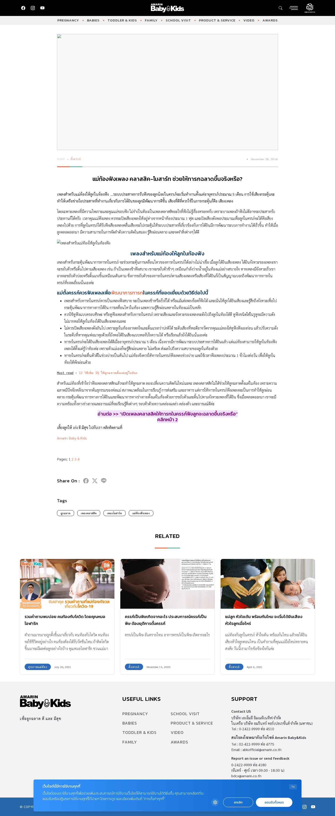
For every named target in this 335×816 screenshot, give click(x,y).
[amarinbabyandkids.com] (167, 8)
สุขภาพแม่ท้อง (37, 667)
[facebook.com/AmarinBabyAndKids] (23, 8)
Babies (93, 20)
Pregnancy (68, 20)
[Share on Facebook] (86, 480)
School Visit (178, 20)
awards (270, 20)
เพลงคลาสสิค (89, 513)
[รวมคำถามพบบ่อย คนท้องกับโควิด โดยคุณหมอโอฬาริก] (67, 583)
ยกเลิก (238, 802)
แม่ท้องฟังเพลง (141, 513)
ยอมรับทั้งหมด (274, 802)
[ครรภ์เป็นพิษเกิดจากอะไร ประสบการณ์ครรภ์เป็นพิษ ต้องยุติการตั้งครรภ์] (167, 583)
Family (151, 20)
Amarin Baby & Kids (72, 438)
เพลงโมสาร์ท (114, 513)
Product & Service (217, 20)
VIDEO (249, 20)
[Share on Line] (103, 480)
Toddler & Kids (122, 20)
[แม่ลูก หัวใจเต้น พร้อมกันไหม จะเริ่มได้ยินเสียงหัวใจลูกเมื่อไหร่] (268, 583)
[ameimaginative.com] (309, 7)
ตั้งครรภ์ (76, 159)
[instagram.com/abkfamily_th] (32, 8)
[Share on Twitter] (95, 480)
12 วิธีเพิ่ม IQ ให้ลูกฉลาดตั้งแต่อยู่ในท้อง (108, 373)
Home (61, 159)
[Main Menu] (293, 8)
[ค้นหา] (280, 8)
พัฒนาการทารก (127, 292)
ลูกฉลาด (65, 513)
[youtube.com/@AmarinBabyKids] (42, 8)
